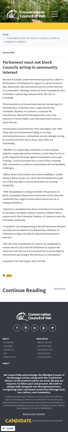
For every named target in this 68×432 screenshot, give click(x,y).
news (9, 275)
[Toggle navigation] (54, 14)
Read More (59, 288)
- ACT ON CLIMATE (43, 353)
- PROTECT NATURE (44, 342)
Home (6, 34)
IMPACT (6, 363)
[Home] (26, 14)
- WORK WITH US (9, 357)
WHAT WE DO (42, 339)
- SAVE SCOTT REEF (44, 346)
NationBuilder (57, 421)
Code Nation (44, 421)
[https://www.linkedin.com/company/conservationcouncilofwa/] (35, 327)
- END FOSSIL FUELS (45, 350)
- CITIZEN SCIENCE (44, 357)
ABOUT (6, 339)
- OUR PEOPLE (8, 342)
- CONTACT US (8, 350)
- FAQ (5, 353)
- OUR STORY (7, 346)
